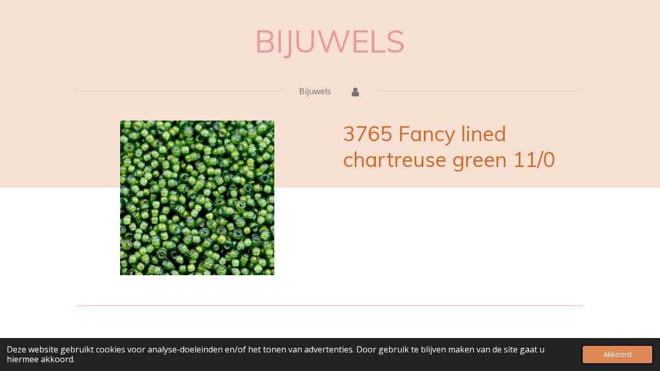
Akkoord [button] (617, 354)
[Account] (355, 91)
